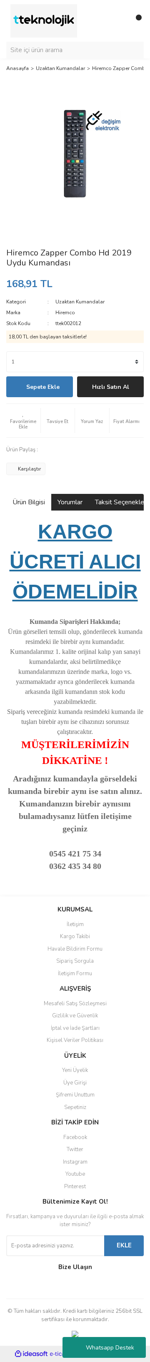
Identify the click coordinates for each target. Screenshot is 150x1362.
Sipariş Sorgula (75, 961)
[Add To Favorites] (23, 420)
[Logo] (43, 20)
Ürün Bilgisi (28, 502)
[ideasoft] (31, 1354)
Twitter (75, 1149)
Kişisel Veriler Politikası (75, 1040)
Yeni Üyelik (75, 1070)
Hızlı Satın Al (110, 387)
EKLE (124, 1245)
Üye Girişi (75, 1083)
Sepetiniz (75, 1107)
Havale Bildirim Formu (75, 949)
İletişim (75, 924)
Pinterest (75, 1186)
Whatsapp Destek (110, 1348)
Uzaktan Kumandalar (80, 301)
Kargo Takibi (75, 936)
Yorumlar (70, 502)
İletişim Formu (75, 973)
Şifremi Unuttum (75, 1095)
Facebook (75, 1137)
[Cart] (135, 21)
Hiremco (65, 312)
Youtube (75, 1174)
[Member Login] (118, 21)
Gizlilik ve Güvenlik (75, 1015)
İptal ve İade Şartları (75, 1028)
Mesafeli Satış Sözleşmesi (75, 1003)
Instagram (75, 1162)
